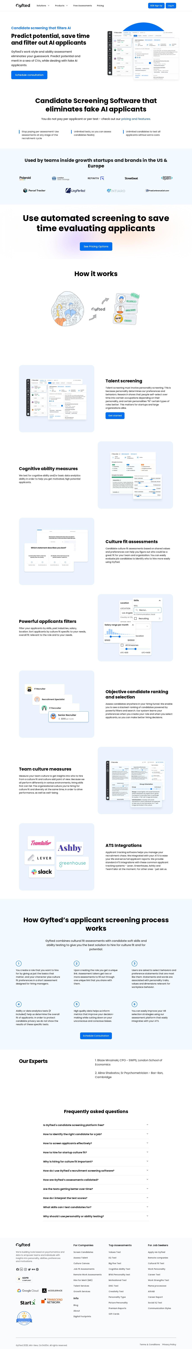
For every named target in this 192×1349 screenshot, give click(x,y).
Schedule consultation (29, 75)
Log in (171, 5)
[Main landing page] (24, 5)
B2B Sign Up (156, 5)
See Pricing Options (96, 246)
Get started (115, 415)
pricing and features (135, 119)
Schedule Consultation (96, 1035)
